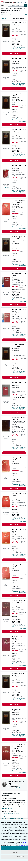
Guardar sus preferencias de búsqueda (12, 818)
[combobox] (16, 5)
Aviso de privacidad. (23, 845)
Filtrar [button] (4, 18)
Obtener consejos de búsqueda (10, 813)
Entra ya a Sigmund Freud (14, 787)
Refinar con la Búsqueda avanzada (11, 15)
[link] (26, 15)
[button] (22, 50)
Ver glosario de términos (8, 816)
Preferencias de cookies (13, 840)
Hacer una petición (7, 808)
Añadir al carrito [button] (14, 53)
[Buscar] (25, 5)
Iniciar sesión (20, 2)
